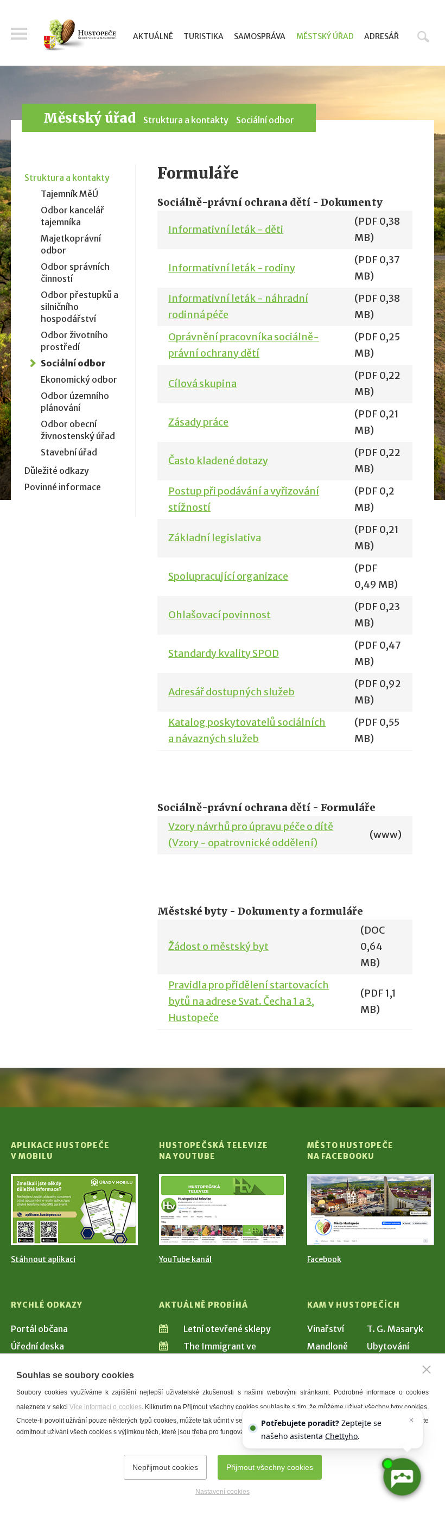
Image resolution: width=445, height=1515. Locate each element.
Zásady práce (198, 422)
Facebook (324, 1259)
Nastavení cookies (222, 1491)
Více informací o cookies (105, 1407)
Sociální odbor (265, 120)
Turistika (203, 36)
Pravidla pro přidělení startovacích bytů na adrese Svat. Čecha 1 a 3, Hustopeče (248, 1001)
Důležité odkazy (56, 470)
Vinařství (325, 1328)
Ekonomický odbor (79, 379)
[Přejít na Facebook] (370, 1209)
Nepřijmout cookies (165, 1467)
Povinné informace (62, 486)
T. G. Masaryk (395, 1328)
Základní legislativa (214, 537)
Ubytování (388, 1346)
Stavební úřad (69, 452)
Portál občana (39, 1328)
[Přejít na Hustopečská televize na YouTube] (222, 1209)
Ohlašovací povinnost (219, 614)
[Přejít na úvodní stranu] (79, 35)
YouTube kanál (185, 1259)
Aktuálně (153, 36)
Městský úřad (325, 36)
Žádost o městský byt (218, 946)
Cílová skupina (202, 383)
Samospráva (259, 36)
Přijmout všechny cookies (269, 1467)
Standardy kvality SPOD (223, 653)
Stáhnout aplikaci (43, 1259)
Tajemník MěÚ (69, 193)
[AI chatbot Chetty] (401, 1477)
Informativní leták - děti (225, 229)
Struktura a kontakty (185, 120)
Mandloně (327, 1346)
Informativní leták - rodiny (231, 268)
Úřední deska (37, 1346)
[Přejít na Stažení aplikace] (74, 1209)
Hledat (423, 36)
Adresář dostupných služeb (231, 692)
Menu (19, 34)
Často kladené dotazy (218, 460)
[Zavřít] (426, 1369)
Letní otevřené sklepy (227, 1328)
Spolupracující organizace (228, 576)
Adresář (381, 36)
